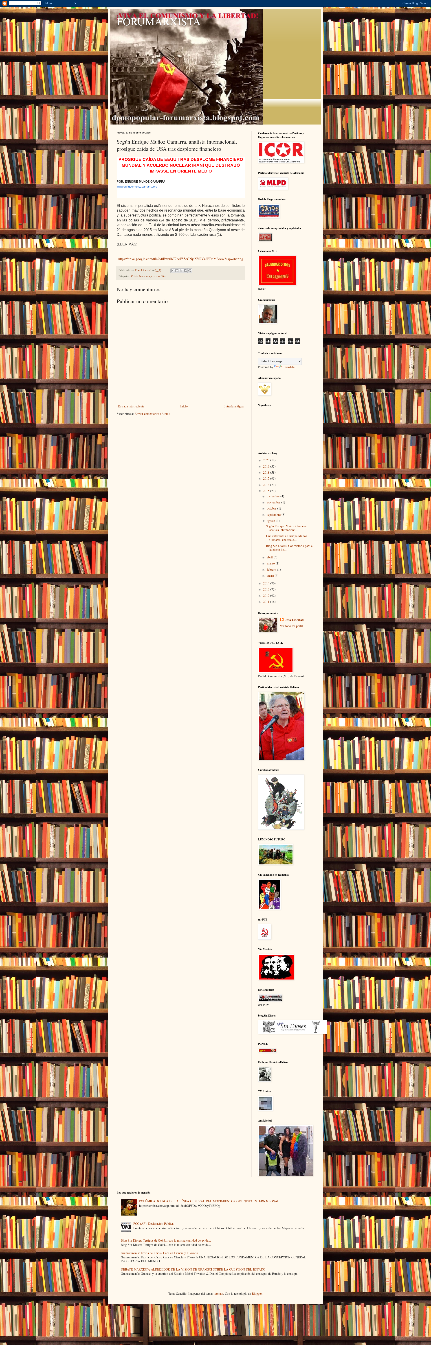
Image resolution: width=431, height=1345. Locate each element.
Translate (289, 367)
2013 (266, 589)
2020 (266, 460)
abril (270, 557)
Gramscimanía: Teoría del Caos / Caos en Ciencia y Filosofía (159, 1253)
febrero (272, 569)
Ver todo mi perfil (291, 626)
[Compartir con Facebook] (185, 270)
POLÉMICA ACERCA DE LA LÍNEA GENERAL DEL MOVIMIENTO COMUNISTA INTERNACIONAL (209, 1201)
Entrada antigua (234, 406)
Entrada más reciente (131, 406)
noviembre (274, 502)
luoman (218, 1293)
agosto (271, 520)
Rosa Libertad (294, 620)
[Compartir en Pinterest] (189, 270)
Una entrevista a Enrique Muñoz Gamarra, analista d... (286, 538)
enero (271, 575)
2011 (266, 601)
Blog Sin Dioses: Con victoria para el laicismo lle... (289, 548)
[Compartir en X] (181, 270)
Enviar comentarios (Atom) (152, 413)
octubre (272, 508)
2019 (266, 466)
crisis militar (158, 276)
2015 (266, 491)
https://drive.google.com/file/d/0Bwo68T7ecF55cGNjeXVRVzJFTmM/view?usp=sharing (180, 258)
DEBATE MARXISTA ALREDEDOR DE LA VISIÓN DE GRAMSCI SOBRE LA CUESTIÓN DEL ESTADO (193, 1269)
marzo (271, 563)
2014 (266, 583)
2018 (266, 472)
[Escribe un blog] (177, 270)
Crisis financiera (140, 276)
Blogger (257, 1293)
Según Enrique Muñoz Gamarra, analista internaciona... (286, 528)
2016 (266, 485)
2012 (266, 595)
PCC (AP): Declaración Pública (153, 1223)
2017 (266, 478)
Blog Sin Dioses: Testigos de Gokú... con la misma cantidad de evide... (166, 1240)
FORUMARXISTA (159, 21)
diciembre (273, 496)
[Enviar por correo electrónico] (172, 270)
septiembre (274, 514)
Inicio (184, 406)
